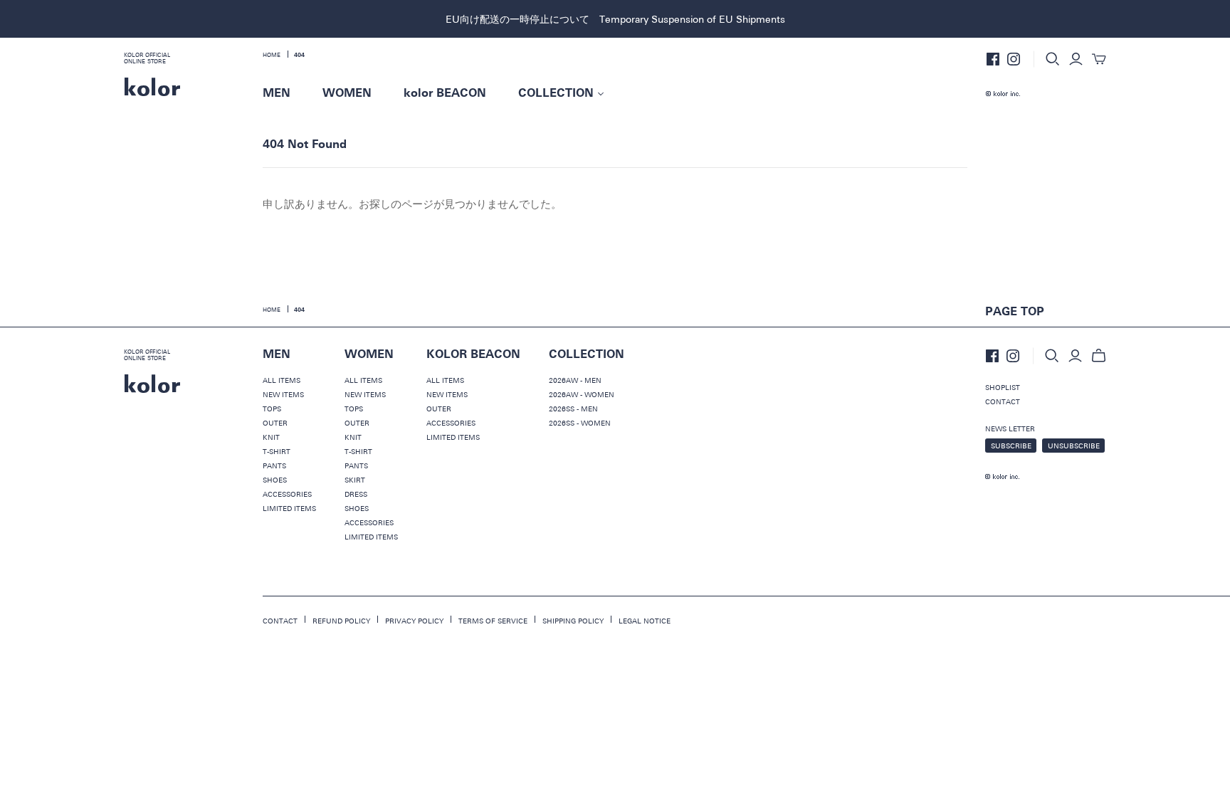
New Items (283, 394)
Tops (272, 409)
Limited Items (289, 508)
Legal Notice (645, 621)
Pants (274, 465)
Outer (275, 423)
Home (271, 54)
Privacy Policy (414, 621)
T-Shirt (276, 451)
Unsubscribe (1074, 446)
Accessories (287, 494)
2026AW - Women (581, 394)
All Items (281, 380)
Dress (356, 494)
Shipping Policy (573, 621)
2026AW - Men (575, 380)
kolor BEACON (445, 93)
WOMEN (347, 93)
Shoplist (1002, 387)
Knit (271, 437)
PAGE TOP (1014, 311)
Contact (1002, 401)
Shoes (275, 480)
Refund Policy (341, 621)
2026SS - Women (580, 423)
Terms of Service (492, 621)
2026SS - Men (573, 409)
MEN (276, 93)
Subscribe (1011, 446)
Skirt (355, 480)
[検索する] (1053, 59)
